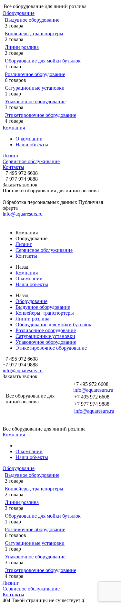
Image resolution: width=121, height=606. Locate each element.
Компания (14, 127)
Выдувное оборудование (32, 20)
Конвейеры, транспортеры (34, 33)
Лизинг (11, 155)
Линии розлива (22, 47)
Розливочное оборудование (35, 74)
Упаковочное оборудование (35, 101)
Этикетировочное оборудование (40, 115)
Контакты (13, 167)
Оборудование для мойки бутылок (43, 60)
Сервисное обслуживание (31, 161)
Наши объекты (31, 144)
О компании (29, 138)
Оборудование (19, 13)
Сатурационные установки (35, 88)
